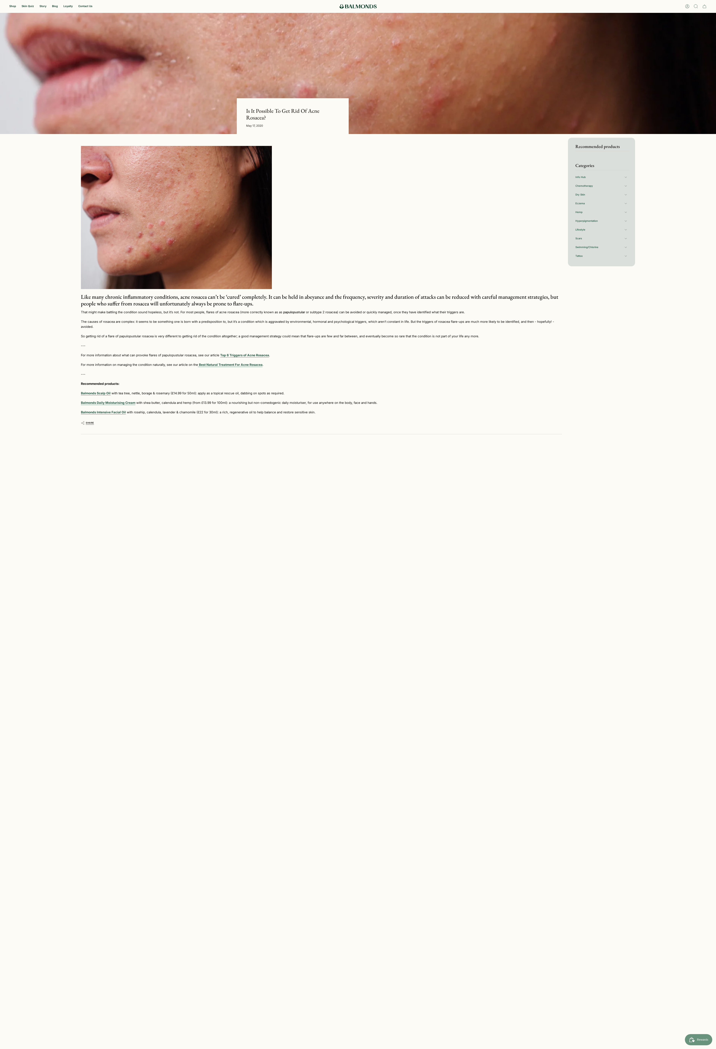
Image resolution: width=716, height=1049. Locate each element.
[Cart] (704, 6)
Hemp (578, 212)
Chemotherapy (584, 185)
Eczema (580, 203)
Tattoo (579, 255)
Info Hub (580, 177)
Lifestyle (580, 229)
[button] (13, 6)
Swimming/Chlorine (586, 247)
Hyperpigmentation (586, 220)
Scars (578, 238)
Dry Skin (580, 194)
